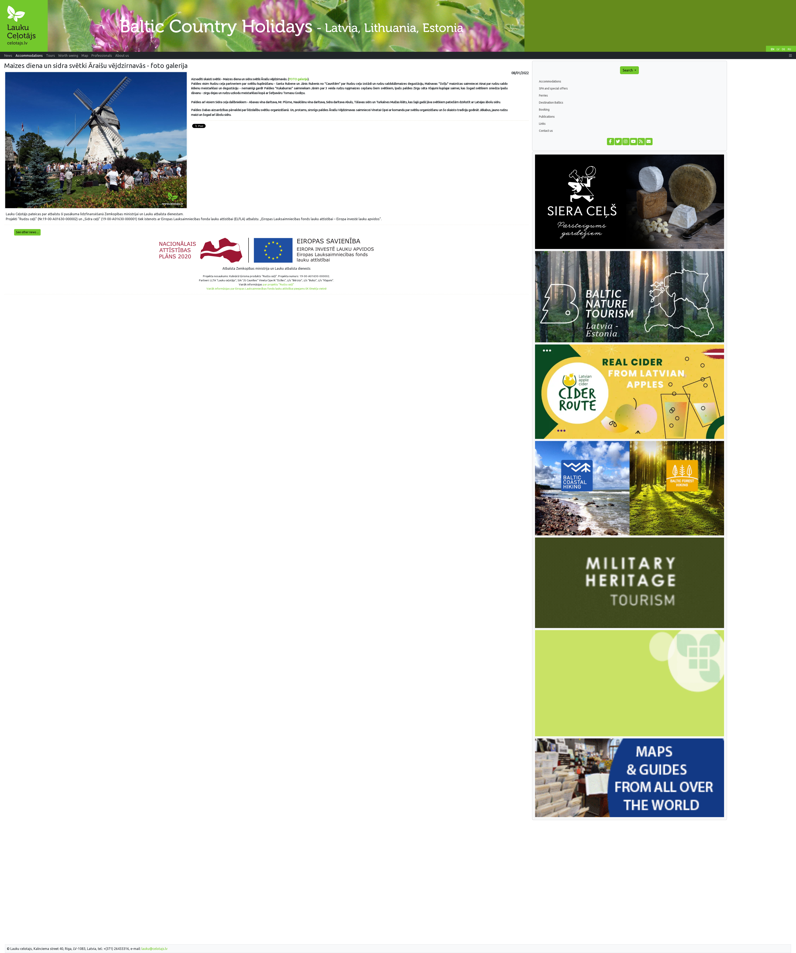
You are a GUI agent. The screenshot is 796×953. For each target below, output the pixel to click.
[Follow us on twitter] (618, 141)
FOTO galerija (298, 79)
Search (628, 70)
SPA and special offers (553, 88)
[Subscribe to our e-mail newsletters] (648, 141)
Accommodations (550, 81)
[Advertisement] (266, 327)
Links (542, 123)
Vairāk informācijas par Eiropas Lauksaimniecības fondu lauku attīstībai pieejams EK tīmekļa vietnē (266, 288)
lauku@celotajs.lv (154, 949)
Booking (544, 109)
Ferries (543, 95)
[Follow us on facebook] (610, 141)
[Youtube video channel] (633, 141)
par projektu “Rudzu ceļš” (278, 284)
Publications (547, 116)
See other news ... (27, 232)
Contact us (546, 130)
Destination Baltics (551, 102)
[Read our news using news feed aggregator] (641, 141)
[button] (790, 55)
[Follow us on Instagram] (625, 141)
